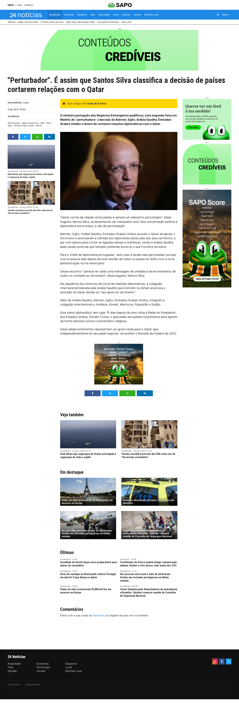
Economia (124, 559)
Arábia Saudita (14, 123)
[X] (228, 661)
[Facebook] (222, 661)
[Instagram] (215, 661)
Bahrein (39, 126)
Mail (19, 5)
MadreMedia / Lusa (18, 102)
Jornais (28, 5)
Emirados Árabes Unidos (24, 126)
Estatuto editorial (33, 684)
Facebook (99, 615)
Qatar (10, 126)
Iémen (48, 123)
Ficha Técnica (14, 684)
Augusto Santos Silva (30, 123)
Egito (42, 123)
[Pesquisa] (218, 15)
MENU (11, 5)
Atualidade (13, 116)
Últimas (67, 552)
